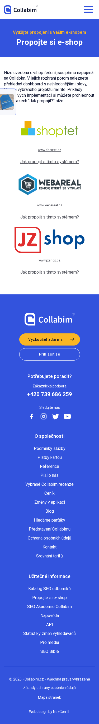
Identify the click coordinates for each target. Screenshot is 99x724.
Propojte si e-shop (49, 597)
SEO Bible (49, 651)
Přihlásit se (49, 354)
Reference (49, 466)
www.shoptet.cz (49, 150)
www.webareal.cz (49, 205)
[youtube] (67, 416)
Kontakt (49, 547)
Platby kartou (49, 457)
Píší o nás (49, 475)
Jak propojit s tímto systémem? (49, 161)
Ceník (49, 493)
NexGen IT (61, 712)
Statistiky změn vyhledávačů (49, 633)
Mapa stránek (49, 697)
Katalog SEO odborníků (49, 588)
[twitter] (55, 416)
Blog (49, 511)
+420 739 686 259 (49, 394)
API (49, 624)
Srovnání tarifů (49, 555)
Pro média (49, 642)
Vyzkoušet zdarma (45, 339)
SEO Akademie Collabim (49, 606)
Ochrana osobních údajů (49, 538)
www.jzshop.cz (49, 260)
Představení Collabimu (49, 529)
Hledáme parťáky (49, 520)
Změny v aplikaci (49, 502)
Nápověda (49, 615)
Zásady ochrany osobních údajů (49, 688)
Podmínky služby (49, 448)
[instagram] (44, 416)
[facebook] (32, 416)
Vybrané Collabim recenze (49, 484)
